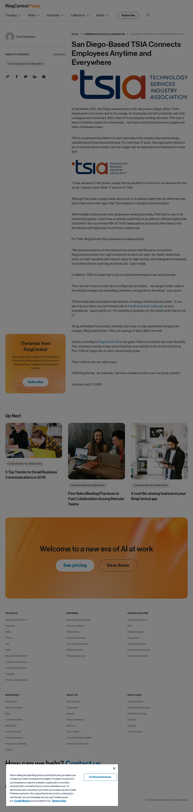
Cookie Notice (22, 800)
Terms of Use (59, 800)
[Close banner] (114, 768)
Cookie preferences (100, 777)
